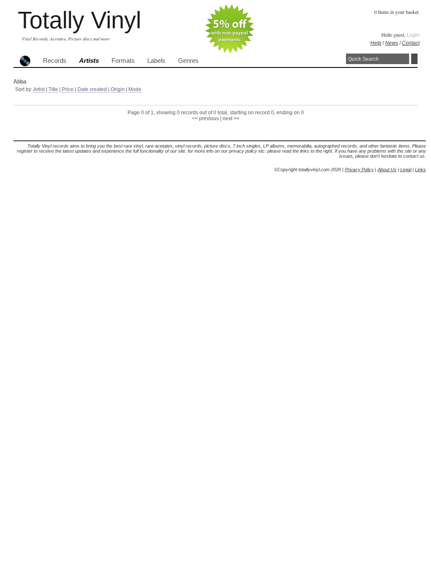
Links (420, 169)
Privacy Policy (359, 169)
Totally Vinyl (79, 20)
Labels (156, 60)
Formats (123, 60)
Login (413, 35)
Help (375, 43)
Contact (411, 43)
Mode (134, 89)
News (391, 43)
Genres (188, 60)
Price (68, 89)
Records (55, 60)
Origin (118, 89)
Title (53, 89)
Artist (39, 89)
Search (414, 59)
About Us (387, 169)
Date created (92, 89)
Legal (405, 169)
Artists (89, 60)
